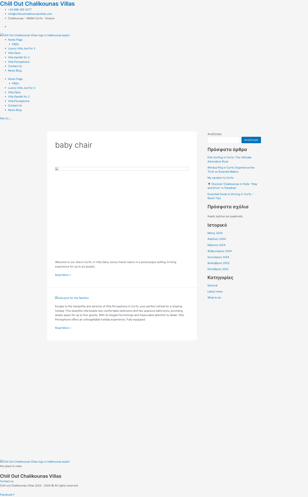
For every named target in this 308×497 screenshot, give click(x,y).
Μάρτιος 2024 (216, 245)
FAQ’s (15, 44)
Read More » (63, 275)
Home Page (15, 39)
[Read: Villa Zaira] (122, 211)
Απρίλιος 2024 (216, 239)
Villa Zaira (14, 53)
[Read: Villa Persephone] (72, 297)
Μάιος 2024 (215, 233)
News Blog (15, 70)
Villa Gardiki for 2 (19, 57)
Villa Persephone (19, 61)
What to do (214, 297)
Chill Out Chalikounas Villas (37, 3)
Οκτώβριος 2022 (218, 269)
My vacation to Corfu (220, 177)
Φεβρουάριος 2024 (219, 251)
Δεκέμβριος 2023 (218, 263)
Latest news (215, 291)
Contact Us (15, 66)
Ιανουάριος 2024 (218, 257)
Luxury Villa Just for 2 (21, 48)
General (212, 285)
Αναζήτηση (214, 134)
